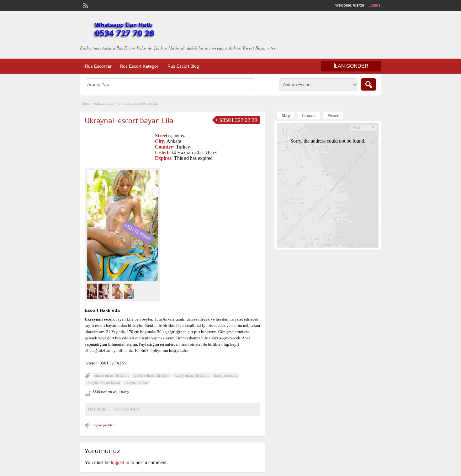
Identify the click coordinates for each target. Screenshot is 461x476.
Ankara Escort (104, 103)
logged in (120, 462)
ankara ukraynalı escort (111, 375)
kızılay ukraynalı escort (191, 375)
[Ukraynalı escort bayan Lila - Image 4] (130, 290)
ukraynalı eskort (136, 382)
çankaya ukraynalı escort (151, 375)
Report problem (104, 425)
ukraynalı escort (225, 375)
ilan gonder (351, 66)
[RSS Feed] (84, 5)
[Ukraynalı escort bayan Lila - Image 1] (92, 290)
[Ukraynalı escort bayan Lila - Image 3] (118, 290)
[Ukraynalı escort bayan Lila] (122, 225)
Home (86, 103)
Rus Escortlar (98, 66)
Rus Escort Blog (183, 66)
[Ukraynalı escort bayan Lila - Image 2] (105, 290)
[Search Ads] (368, 84)
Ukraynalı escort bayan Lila (129, 120)
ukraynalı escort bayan (103, 382)
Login (373, 5)
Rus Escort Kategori (139, 66)
